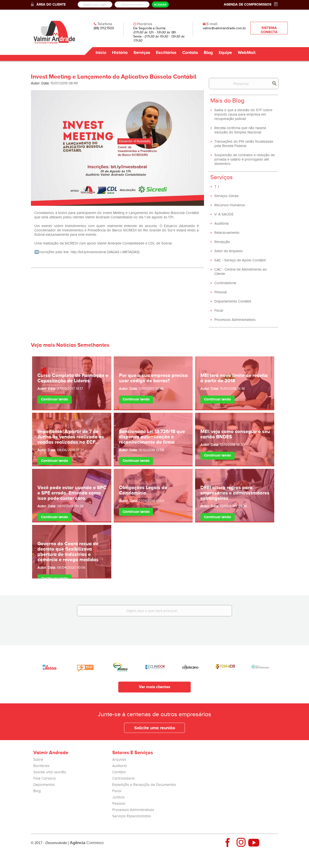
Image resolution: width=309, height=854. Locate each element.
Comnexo (87, 842)
